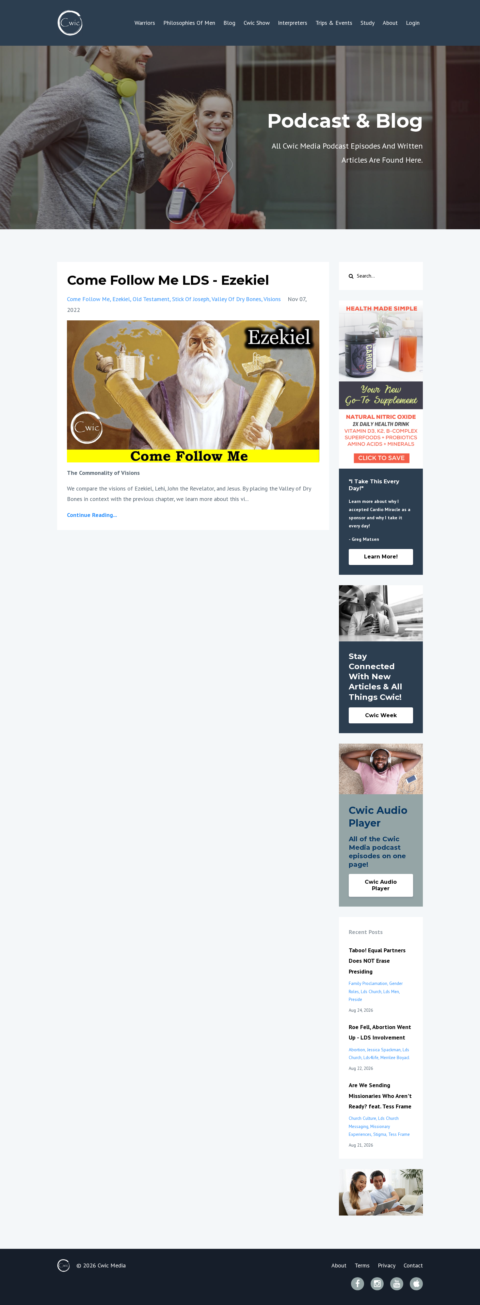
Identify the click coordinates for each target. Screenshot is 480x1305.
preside (355, 999)
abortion (357, 1050)
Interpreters (292, 22)
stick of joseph (190, 299)
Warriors (145, 22)
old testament (151, 299)
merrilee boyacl (394, 1057)
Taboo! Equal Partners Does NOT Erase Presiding (377, 960)
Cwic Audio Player (381, 885)
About (390, 22)
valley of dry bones (236, 299)
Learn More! (381, 557)
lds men (391, 991)
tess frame (399, 1134)
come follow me (88, 299)
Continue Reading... (92, 515)
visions (272, 299)
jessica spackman (384, 1050)
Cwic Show (257, 22)
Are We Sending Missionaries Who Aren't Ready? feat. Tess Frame (380, 1095)
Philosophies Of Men (189, 22)
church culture (362, 1118)
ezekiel (121, 299)
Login (413, 22)
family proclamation (368, 983)
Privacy (386, 1265)
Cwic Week (381, 715)
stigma (379, 1134)
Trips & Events (333, 22)
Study (367, 22)
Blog (229, 22)
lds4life (370, 1057)
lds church (371, 991)
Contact (413, 1265)
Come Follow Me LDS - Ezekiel (168, 280)
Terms (362, 1265)
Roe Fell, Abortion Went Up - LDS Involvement (380, 1032)
